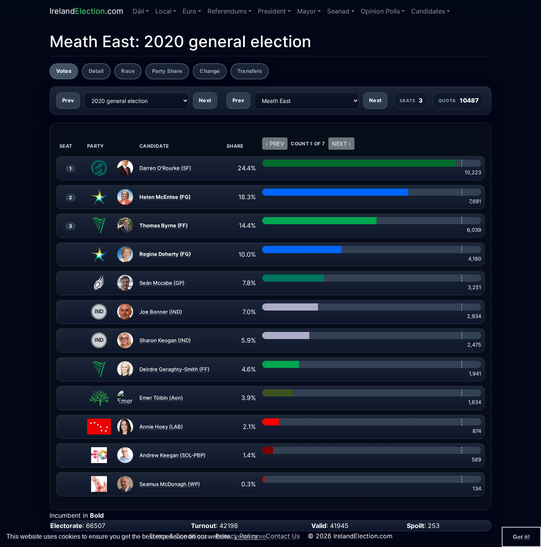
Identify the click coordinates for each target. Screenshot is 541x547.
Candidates (428, 11)
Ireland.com (86, 11)
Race (128, 71)
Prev (68, 100)
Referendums (227, 11)
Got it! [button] (521, 537)
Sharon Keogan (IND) (165, 340)
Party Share (167, 71)
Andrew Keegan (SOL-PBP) (172, 455)
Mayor (306, 11)
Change (210, 71)
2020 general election (227, 41)
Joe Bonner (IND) (160, 311)
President (272, 11)
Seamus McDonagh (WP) (169, 483)
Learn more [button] (250, 536)
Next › (341, 143)
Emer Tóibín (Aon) (161, 398)
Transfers (249, 71)
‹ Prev (275, 143)
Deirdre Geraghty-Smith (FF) (174, 369)
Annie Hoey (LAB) (161, 426)
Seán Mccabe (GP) (162, 283)
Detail (96, 71)
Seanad (338, 11)
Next (205, 100)
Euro (189, 11)
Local (163, 11)
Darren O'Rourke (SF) (165, 168)
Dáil (138, 11)
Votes (63, 71)
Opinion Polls (380, 11)
